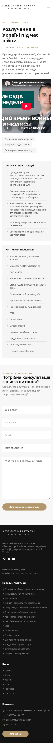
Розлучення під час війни (17, 144)
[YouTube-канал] (13, 559)
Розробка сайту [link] (8, 573)
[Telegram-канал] (4, 559)
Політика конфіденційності (13, 570)
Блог (4, 22)
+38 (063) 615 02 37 (15, 715)
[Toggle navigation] (48, 7)
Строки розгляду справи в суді (19, 150)
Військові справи (19, 22)
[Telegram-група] (9, 559)
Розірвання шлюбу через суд (19, 139)
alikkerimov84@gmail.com (18, 719)
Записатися (15, 733)
